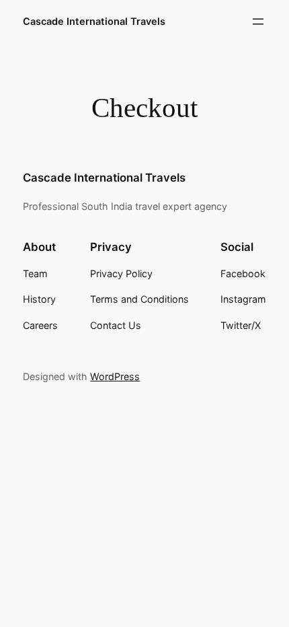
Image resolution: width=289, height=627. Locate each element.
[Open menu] (258, 21)
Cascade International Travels (94, 21)
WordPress (115, 376)
